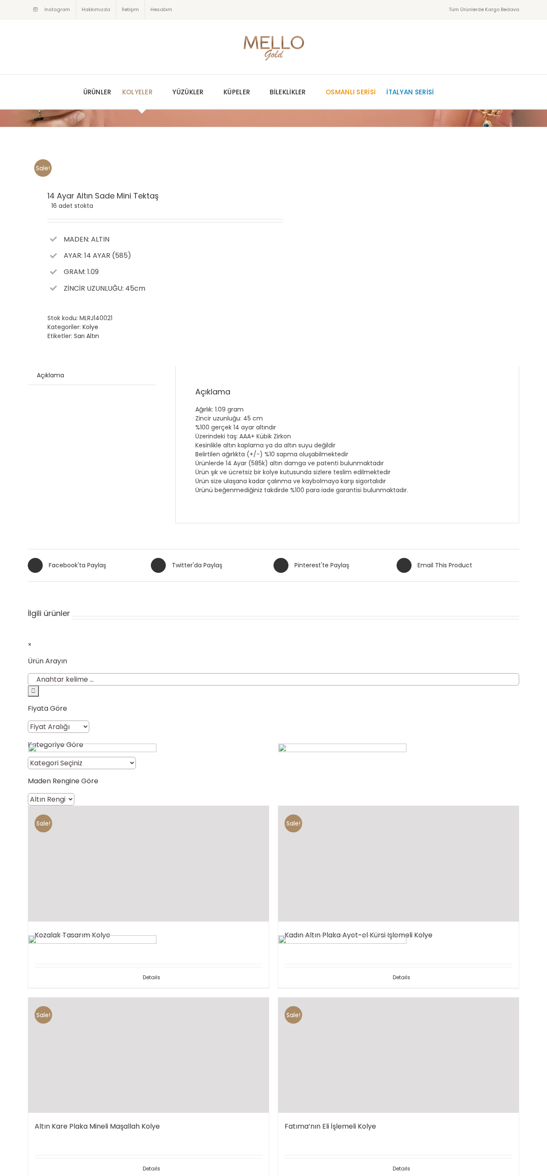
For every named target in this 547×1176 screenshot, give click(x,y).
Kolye (90, 327)
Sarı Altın (86, 336)
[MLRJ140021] (146, 160)
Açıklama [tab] (50, 375)
